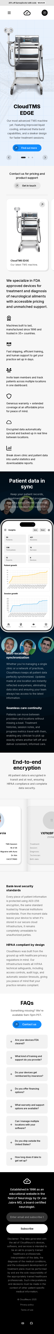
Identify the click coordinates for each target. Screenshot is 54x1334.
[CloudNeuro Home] (27, 12)
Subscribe (27, 1228)
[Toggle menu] (9, 13)
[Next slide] (45, 157)
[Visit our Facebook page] (31, 1323)
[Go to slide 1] (23, 157)
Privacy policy (27, 1304)
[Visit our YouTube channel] (22, 1323)
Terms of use (27, 1310)
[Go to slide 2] (29, 157)
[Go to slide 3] (32, 157)
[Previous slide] (9, 157)
